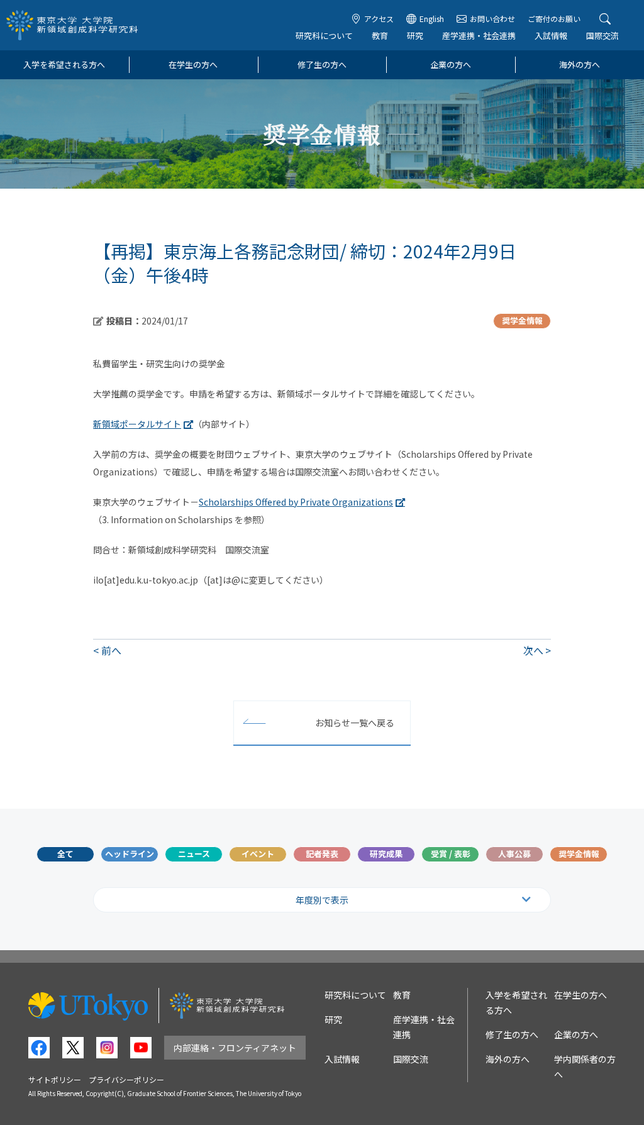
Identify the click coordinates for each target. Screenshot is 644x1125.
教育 (380, 36)
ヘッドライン (129, 854)
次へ (533, 650)
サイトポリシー (54, 1079)
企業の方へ (450, 64)
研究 (415, 36)
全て (65, 854)
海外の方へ (579, 64)
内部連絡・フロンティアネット (235, 1047)
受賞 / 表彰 (450, 854)
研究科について (324, 36)
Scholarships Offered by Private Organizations (296, 502)
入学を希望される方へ (64, 64)
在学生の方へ (193, 64)
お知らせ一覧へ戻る (354, 722)
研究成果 (386, 854)
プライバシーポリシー (126, 1079)
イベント (258, 854)
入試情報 (551, 36)
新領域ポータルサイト (137, 424)
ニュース (194, 854)
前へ (111, 650)
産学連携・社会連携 (479, 36)
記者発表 (322, 854)
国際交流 (602, 36)
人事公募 (514, 854)
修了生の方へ (322, 64)
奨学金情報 (578, 854)
